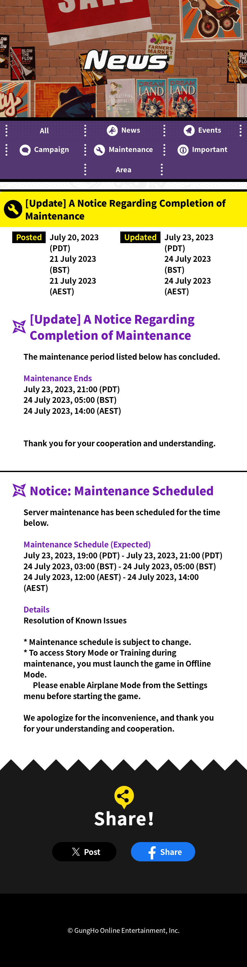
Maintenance (131, 149)
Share (171, 851)
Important (209, 149)
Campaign (51, 149)
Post (92, 851)
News (130, 130)
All (44, 130)
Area (124, 169)
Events (209, 130)
